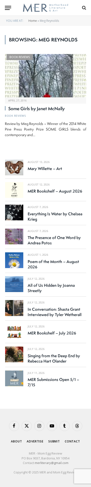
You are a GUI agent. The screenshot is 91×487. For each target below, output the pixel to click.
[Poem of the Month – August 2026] (14, 260)
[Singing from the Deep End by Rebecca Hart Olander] (14, 354)
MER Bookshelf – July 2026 (52, 333)
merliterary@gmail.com (51, 463)
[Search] (83, 7)
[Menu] (8, 7)
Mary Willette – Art (45, 168)
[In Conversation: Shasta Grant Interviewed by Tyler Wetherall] (14, 308)
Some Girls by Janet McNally (36, 108)
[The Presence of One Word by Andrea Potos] (14, 236)
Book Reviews (19, 57)
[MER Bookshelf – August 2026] (14, 190)
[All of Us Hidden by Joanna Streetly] (14, 284)
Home (32, 21)
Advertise (35, 441)
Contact (72, 441)
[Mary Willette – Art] (14, 167)
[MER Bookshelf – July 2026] (14, 332)
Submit (54, 441)
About (16, 441)
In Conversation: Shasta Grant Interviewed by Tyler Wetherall (55, 312)
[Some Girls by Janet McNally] (45, 75)
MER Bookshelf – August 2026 (55, 191)
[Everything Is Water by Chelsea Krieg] (14, 212)
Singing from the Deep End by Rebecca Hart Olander (54, 358)
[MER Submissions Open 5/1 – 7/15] (14, 378)
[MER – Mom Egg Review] (45, 8)
